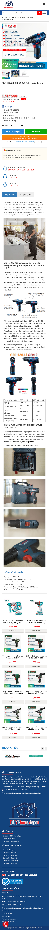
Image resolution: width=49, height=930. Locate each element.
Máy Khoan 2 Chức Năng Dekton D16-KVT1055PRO (13, 692)
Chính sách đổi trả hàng (11, 841)
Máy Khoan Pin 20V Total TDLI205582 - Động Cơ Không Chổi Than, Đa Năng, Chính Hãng (36, 623)
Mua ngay (24, 137)
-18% (23, 99)
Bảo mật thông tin (9, 850)
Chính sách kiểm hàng (10, 860)
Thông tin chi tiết (9, 194)
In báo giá (8, 107)
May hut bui (5, 911)
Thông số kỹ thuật (25, 194)
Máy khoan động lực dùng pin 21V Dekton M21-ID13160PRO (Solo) (36, 729)
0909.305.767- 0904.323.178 (25, 142)
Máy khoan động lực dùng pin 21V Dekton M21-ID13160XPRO (12, 729)
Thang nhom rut (7, 913)
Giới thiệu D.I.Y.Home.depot (12, 836)
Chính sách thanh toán (10, 858)
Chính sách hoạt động (10, 863)
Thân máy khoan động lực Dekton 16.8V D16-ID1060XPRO (13, 658)
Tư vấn (37, 132)
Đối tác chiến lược (9, 839)
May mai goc (6, 916)
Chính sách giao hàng (10, 855)
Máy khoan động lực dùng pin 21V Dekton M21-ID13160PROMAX (36, 693)
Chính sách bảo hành (10, 852)
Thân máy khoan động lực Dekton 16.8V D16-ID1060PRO (36, 658)
